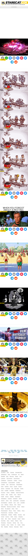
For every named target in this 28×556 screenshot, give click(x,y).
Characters (9, 480)
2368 (11, 450)
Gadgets (13, 492)
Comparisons (4, 482)
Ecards (15, 486)
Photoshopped (4, 510)
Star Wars (3, 520)
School (2, 516)
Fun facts (3, 492)
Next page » (14, 456)
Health (2, 496)
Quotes (16, 512)
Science (7, 516)
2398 (18, 452)
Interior (20, 498)
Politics (19, 510)
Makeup (6, 504)
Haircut (19, 494)
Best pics (12, 476)
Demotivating (19, 484)
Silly (6, 518)
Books (16, 476)
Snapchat (14, 518)
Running (20, 514)
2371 (21, 450)
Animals (12, 472)
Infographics (4, 498)
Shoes (15, 516)
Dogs (2, 486)
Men (15, 504)
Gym (15, 494)
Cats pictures (17, 478)
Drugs (11, 486)
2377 (15, 451)
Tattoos (16, 520)
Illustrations (17, 496)
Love (2, 504)
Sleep (9, 518)
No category (7, 508)
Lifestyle (10, 502)
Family (21, 488)
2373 (2, 451)
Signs (2, 518)
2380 (26, 451)
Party (13, 508)
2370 (18, 450)
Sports (23, 518)
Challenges (3, 480)
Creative (3, 484)
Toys (21, 522)
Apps (9, 474)
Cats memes (9, 478)
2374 (5, 451)
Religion (10, 514)
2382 (13, 452)
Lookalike (23, 502)
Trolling (12, 524)
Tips (18, 522)
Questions (10, 512)
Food (2, 490)
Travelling (3, 524)
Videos (23, 524)
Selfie (11, 516)
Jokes (7, 500)
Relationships (4, 514)
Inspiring (10, 498)
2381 (9, 452)
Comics (20, 480)
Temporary (3, 522)
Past (17, 508)
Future (8, 492)
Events (20, 486)
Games (2, 494)
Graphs (11, 494)
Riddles (15, 514)
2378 (19, 451)
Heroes (7, 496)
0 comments (3, 59)
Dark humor (12, 484)
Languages (22, 500)
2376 (12, 451)
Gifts (7, 494)
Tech (21, 520)
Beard (22, 474)
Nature (22, 506)
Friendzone (17, 490)
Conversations (11, 482)
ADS (8, 472)
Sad (24, 514)
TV (15, 524)
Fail (12, 488)
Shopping (20, 516)
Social (19, 518)
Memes (11, 504)
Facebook (8, 488)
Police (14, 510)
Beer (7, 476)
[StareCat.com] (14, 3)
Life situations (4, 502)
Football (6, 490)
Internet (2, 500)
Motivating (3, 506)
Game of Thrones (20, 492)
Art (19, 474)
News (2, 508)
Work (21, 526)
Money (19, 504)
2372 (25, 450)
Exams (2, 488)
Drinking (6, 486)
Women (11, 526)
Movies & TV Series (11, 506)
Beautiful (3, 476)
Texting (14, 522)
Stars (8, 520)
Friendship (12, 490)
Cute (7, 484)
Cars (20, 476)
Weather (6, 526)
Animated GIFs (18, 472)
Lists (15, 502)
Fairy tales (16, 488)
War (2, 526)
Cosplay (18, 482)
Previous (4, 450)
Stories (12, 520)
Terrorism (9, 522)
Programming (4, 512)
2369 (15, 450)
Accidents (3, 472)
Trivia (8, 524)
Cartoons (3, 478)
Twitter (19, 524)
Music (18, 506)
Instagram (15, 498)
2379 (22, 451)
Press (23, 510)
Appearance (3, 474)
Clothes (15, 480)
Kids (11, 500)
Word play (16, 526)
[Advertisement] (14, 23)
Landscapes (16, 500)
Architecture (14, 474)
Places (10, 510)
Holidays (12, 496)
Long (18, 502)
